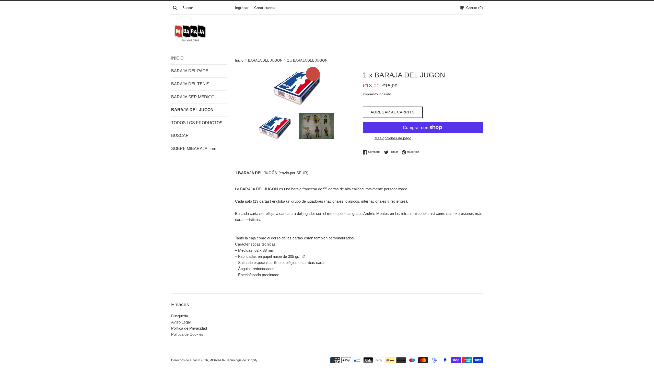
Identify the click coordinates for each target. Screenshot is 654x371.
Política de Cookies (187, 334)
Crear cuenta (264, 8)
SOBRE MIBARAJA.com (193, 148)
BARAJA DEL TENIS (190, 84)
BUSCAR (180, 135)
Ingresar (242, 8)
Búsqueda (179, 316)
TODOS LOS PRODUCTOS (197, 123)
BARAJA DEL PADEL (191, 71)
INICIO (177, 58)
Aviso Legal (181, 322)
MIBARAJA (217, 360)
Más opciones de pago (393, 138)
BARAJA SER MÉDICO (192, 97)
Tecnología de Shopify (241, 360)
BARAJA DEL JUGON (192, 110)
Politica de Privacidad (189, 328)
